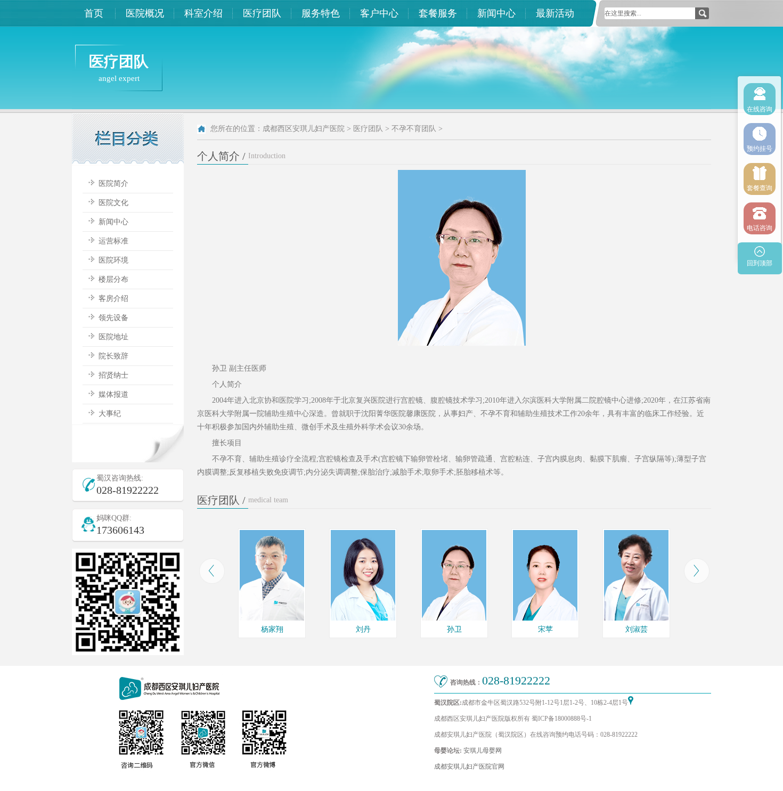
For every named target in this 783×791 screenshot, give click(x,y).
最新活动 (555, 13)
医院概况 (145, 13)
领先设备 (113, 318)
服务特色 (320, 13)
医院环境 (113, 260)
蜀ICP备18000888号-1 (562, 718)
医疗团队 (262, 13)
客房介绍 (113, 299)
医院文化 (113, 203)
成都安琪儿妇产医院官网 (469, 766)
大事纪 (110, 414)
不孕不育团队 (413, 129)
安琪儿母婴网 (482, 750)
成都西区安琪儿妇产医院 (304, 129)
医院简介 (113, 183)
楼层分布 (113, 279)
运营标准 (113, 241)
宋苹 (545, 629)
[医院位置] (630, 702)
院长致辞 (113, 356)
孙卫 (454, 629)
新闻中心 (496, 13)
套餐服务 (438, 13)
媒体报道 (113, 394)
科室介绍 (203, 13)
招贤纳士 (113, 375)
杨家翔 (272, 629)
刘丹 (363, 629)
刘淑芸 (636, 629)
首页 (93, 13)
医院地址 (113, 337)
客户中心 (379, 13)
